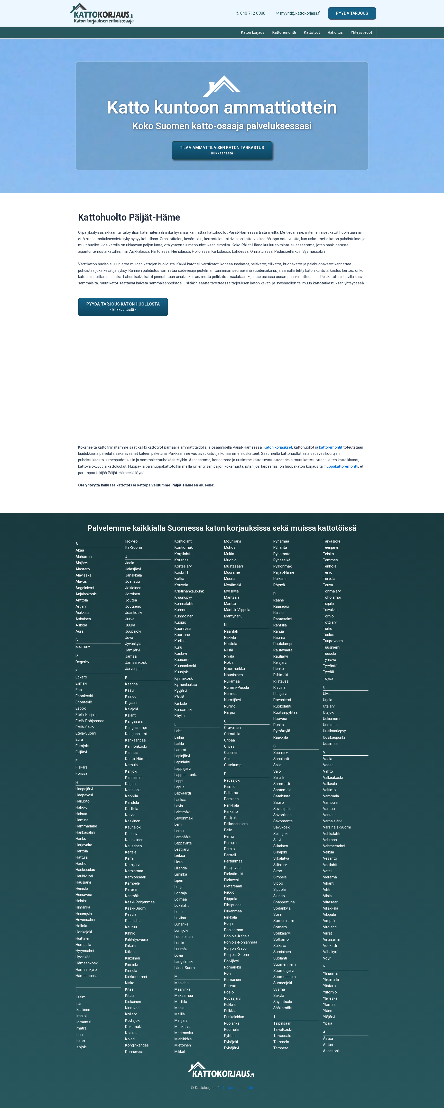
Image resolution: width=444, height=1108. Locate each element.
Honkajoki (84, 932)
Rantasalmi (282, 619)
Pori (227, 973)
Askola (81, 625)
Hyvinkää (83, 957)
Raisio (278, 612)
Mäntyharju (233, 616)
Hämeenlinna (86, 975)
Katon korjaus (252, 32)
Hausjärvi (83, 882)
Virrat (327, 933)
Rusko (278, 724)
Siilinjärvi (280, 864)
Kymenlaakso (185, 684)
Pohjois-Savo (235, 948)
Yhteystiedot (361, 32)
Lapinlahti (182, 762)
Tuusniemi (331, 647)
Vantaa (329, 808)
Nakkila (230, 637)
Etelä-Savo (85, 727)
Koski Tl (181, 572)
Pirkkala (230, 917)
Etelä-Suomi (86, 733)
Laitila (179, 743)
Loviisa (180, 917)
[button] (352, 13)
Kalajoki (131, 709)
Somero (280, 927)
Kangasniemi (136, 733)
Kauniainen (134, 839)
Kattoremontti (284, 32)
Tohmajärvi (332, 591)
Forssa (81, 773)
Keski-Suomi (135, 908)
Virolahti (330, 927)
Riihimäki (280, 675)
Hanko (81, 838)
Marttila (180, 1001)
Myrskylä (231, 591)
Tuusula (329, 653)
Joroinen (132, 594)
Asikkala (82, 612)
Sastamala (282, 790)
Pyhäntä (280, 547)
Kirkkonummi (136, 976)
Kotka (179, 578)
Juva (129, 637)
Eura (79, 739)
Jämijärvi (132, 650)
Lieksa (179, 855)
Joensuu (132, 581)
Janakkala (133, 575)
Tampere (280, 1048)
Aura (80, 631)
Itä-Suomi (133, 547)
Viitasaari (330, 902)
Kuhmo (180, 609)
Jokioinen (133, 588)
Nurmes (230, 693)
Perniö (229, 849)
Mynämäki (232, 585)
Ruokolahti (282, 706)
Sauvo (278, 802)
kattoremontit (330, 447)
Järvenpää (134, 668)
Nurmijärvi (232, 699)
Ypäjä (327, 1023)
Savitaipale (282, 808)
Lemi (178, 824)
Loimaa (180, 899)
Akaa (80, 550)
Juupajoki (133, 631)
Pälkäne (279, 578)
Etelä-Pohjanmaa (90, 721)
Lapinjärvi (182, 756)
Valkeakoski (333, 777)
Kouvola (181, 585)
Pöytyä (279, 585)
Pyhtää (230, 1035)
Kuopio (180, 622)
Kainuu (130, 696)
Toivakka (330, 609)
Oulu (228, 758)
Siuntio (279, 896)
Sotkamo (281, 939)
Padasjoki (232, 780)
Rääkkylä (280, 737)
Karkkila (131, 796)
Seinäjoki (280, 833)
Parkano (231, 811)
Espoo (81, 708)
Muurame (232, 572)
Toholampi (332, 597)
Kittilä (129, 995)
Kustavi (180, 653)
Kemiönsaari (135, 877)
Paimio (230, 786)
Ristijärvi (280, 693)
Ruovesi (280, 718)
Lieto (178, 862)
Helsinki (82, 900)
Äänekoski (331, 1051)
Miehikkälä (183, 1039)
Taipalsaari (282, 1023)
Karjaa (130, 783)
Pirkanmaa (233, 911)
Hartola (82, 851)
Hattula (82, 857)
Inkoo (80, 1041)
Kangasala (134, 721)
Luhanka (181, 924)
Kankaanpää (135, 740)
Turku (327, 628)
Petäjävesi (232, 867)
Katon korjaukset (278, 447)
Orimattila (232, 733)
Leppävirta (183, 843)
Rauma (279, 637)
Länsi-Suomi (185, 967)
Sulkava (279, 945)
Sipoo (278, 883)
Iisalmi (81, 997)
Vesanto (330, 858)
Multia (229, 554)
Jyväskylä (133, 643)
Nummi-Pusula (236, 687)
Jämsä (131, 656)
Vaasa (328, 765)
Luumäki (181, 949)
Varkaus (330, 815)
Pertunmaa (233, 861)
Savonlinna (282, 815)
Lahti (178, 731)
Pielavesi (231, 880)
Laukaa (180, 799)
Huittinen (83, 938)
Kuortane (182, 634)
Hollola (81, 925)
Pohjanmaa (233, 930)
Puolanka (231, 1023)
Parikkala (231, 805)
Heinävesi (84, 894)
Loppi (178, 911)
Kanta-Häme (135, 758)
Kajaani (131, 702)
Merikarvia (182, 1026)
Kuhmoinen (183, 616)
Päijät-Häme (283, 572)
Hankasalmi (85, 832)
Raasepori (281, 606)
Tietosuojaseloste (238, 1087)
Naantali (231, 631)
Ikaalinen (83, 1009)
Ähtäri (328, 1044)
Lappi (178, 781)
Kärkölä (180, 703)
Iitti (78, 1003)
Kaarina (131, 684)
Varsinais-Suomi (337, 827)
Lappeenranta (185, 774)
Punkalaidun (234, 1017)
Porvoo (230, 985)
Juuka (130, 625)
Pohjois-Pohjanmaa (240, 942)
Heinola (82, 888)
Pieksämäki (233, 873)
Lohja (178, 886)
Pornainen (232, 979)
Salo (277, 771)
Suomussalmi (285, 976)
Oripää (229, 740)
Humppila (83, 944)
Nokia (229, 662)
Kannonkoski (136, 746)
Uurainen (330, 724)
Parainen (231, 799)
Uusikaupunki (334, 737)
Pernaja (230, 842)
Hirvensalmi (85, 919)
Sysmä (279, 989)
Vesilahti (330, 864)
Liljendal (181, 868)
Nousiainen (233, 675)
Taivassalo (282, 1035)
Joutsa (131, 600)
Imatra (81, 1028)
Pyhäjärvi (231, 1048)
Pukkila (230, 1004)
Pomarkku (232, 967)
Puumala (231, 1029)
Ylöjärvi (329, 1017)
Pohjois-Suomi (236, 954)
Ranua (278, 631)
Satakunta (281, 796)
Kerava (131, 889)
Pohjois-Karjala (236, 936)
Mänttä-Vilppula (237, 609)
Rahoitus (335, 32)
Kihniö (130, 933)
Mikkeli (180, 1051)
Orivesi (229, 746)
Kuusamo (182, 659)
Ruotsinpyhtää (285, 712)
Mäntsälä (231, 597)
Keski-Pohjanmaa (140, 902)
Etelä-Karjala (86, 714)
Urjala (327, 699)
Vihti (326, 889)
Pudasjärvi (232, 998)
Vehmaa (330, 839)
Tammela (281, 1042)
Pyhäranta (281, 554)
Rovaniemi (282, 699)
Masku (180, 1008)
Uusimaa (330, 743)
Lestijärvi (181, 849)
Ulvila (327, 693)
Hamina (82, 820)
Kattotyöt (312, 32)
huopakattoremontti (341, 466)
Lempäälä (182, 837)
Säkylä (278, 995)
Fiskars (82, 767)
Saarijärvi (281, 752)
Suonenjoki (282, 983)
